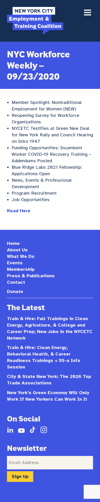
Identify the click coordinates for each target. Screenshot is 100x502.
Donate (15, 291)
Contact (16, 282)
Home (13, 243)
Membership (21, 269)
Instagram (43, 430)
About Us (17, 250)
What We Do (20, 256)
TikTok (32, 430)
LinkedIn (10, 430)
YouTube (21, 430)
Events (15, 263)
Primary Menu (87, 12)
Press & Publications (31, 276)
